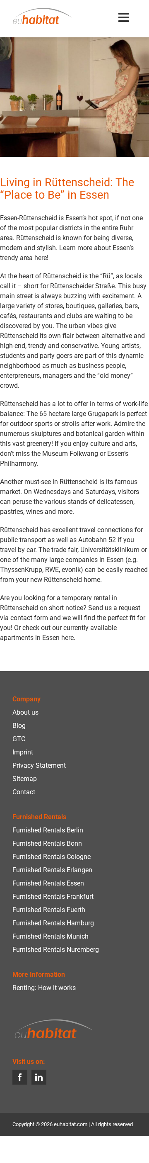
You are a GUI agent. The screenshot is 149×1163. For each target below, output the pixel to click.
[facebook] (19, 1077)
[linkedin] (38, 1077)
